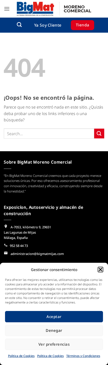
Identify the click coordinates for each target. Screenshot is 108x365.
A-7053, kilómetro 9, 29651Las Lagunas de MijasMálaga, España (27, 232)
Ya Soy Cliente (47, 25)
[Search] (19, 24)
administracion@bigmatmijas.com (37, 253)
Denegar (54, 330)
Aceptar (53, 316)
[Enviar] (99, 133)
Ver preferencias (54, 344)
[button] (100, 269)
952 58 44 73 (19, 245)
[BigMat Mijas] (54, 9)
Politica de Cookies (21, 356)
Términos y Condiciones (83, 356)
